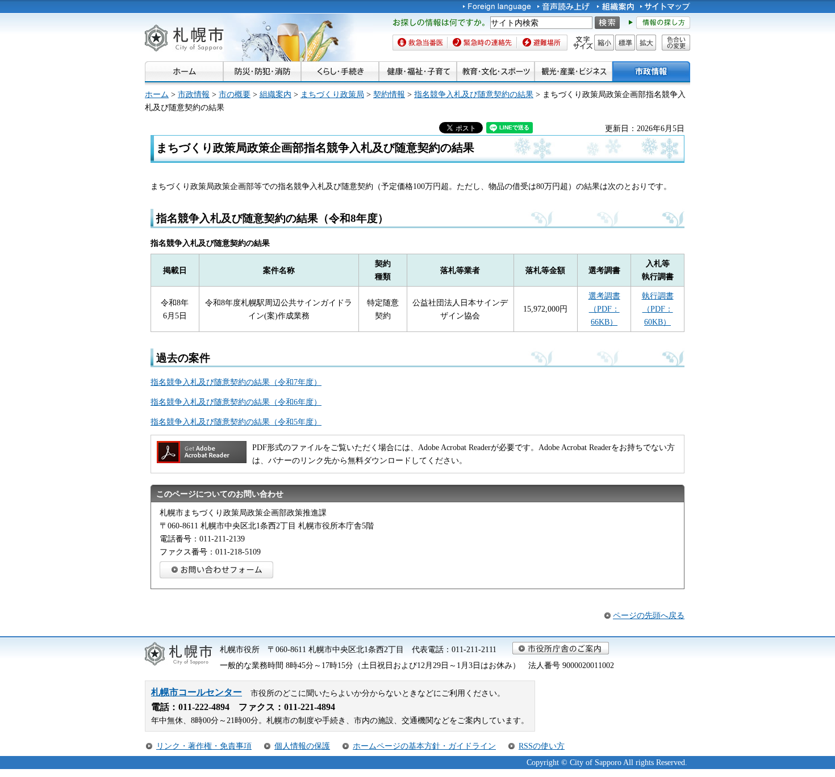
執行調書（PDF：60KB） (658, 308)
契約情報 (389, 94)
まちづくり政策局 (332, 94)
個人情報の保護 (302, 745)
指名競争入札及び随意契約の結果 (473, 94)
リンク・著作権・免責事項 (204, 745)
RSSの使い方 (542, 745)
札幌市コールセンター (196, 692)
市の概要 (234, 94)
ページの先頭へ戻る (648, 615)
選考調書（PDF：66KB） (604, 308)
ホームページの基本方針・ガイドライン (424, 745)
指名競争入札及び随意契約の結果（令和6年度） (236, 401)
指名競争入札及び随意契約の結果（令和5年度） (236, 421)
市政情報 (194, 94)
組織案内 (275, 94)
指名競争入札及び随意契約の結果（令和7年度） (236, 382)
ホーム (157, 94)
